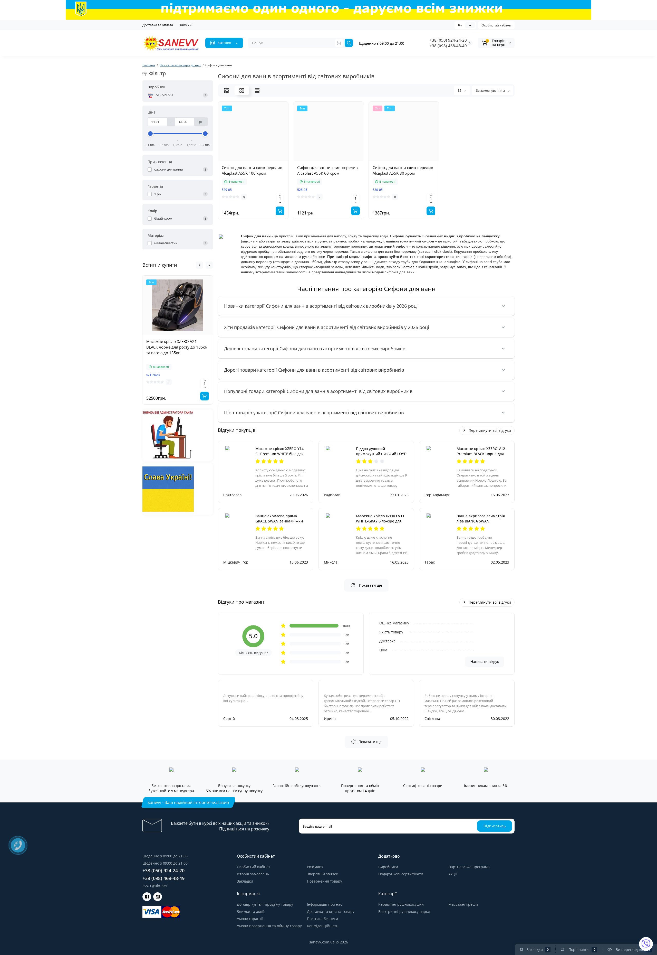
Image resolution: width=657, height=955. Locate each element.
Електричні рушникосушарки (404, 911)
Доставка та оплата (157, 25)
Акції (452, 874)
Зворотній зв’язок (322, 874)
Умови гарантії (250, 918)
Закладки (245, 881)
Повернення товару (324, 881)
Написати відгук (484, 661)
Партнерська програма (469, 866)
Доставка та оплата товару (330, 911)
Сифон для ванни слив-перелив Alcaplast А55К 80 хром (403, 170)
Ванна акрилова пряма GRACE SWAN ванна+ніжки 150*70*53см (279, 521)
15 (460, 90)
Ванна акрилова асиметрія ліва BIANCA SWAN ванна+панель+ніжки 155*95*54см (481, 523)
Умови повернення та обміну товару (269, 925)
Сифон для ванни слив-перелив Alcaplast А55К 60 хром (327, 170)
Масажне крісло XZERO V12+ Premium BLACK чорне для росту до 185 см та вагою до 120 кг (482, 456)
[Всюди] (339, 43)
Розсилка (315, 866)
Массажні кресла (463, 904)
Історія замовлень (253, 874)
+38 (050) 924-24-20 (448, 40)
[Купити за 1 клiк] (172, 334)
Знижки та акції (250, 911)
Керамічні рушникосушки (401, 904)
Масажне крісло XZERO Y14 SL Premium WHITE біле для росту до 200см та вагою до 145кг (279, 456)
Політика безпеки (322, 918)
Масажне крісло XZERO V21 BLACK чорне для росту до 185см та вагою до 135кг (177, 347)
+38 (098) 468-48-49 (448, 45)
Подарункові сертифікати (400, 874)
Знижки (185, 25)
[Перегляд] (160, 334)
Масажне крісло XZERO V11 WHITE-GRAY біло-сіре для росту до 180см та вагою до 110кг (380, 523)
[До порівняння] (183, 334)
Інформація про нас (324, 904)
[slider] (150, 133)
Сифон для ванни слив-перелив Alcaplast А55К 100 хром (252, 170)
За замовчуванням (491, 90)
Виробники (388, 866)
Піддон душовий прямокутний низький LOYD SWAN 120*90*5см (381, 453)
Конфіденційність (322, 925)
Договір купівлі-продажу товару (265, 904)
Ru (460, 25)
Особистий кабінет (496, 25)
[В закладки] (194, 334)
